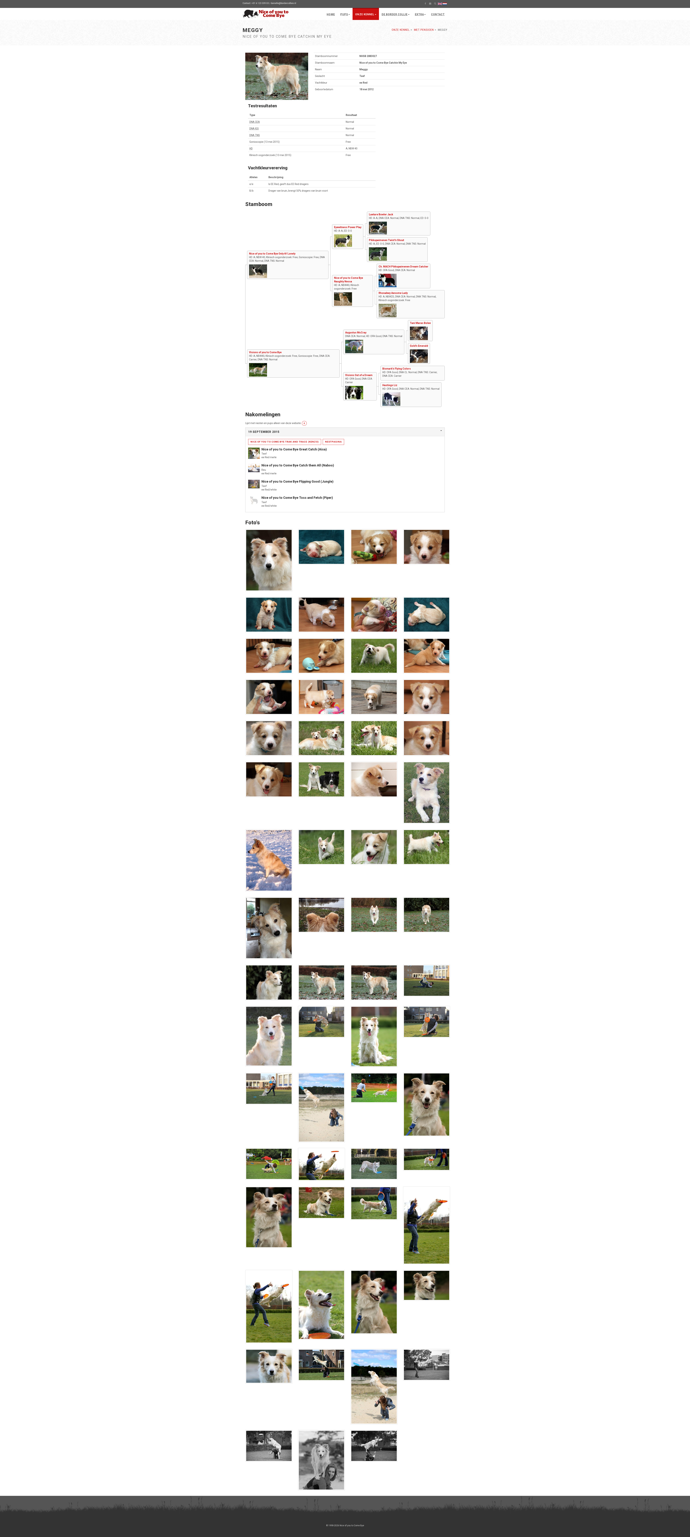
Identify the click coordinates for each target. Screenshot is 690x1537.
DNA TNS (254, 135)
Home (331, 14)
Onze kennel (364, 14)
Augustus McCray (355, 332)
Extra (419, 14)
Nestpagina (333, 441)
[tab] (345, 432)
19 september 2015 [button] (263, 432)
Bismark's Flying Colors (396, 368)
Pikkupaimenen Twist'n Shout (386, 240)
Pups (344, 14)
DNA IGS (254, 128)
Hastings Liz (389, 385)
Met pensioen (424, 29)
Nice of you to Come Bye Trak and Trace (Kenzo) (284, 441)
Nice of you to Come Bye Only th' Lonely (272, 253)
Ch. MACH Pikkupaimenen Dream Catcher (403, 266)
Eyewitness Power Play (347, 227)
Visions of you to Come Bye (265, 352)
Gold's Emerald (419, 345)
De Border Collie (395, 14)
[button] (304, 423)
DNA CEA (254, 121)
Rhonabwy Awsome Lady (393, 293)
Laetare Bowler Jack (381, 214)
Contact (438, 14)
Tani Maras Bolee (420, 323)
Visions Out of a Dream (358, 375)
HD (251, 148)
